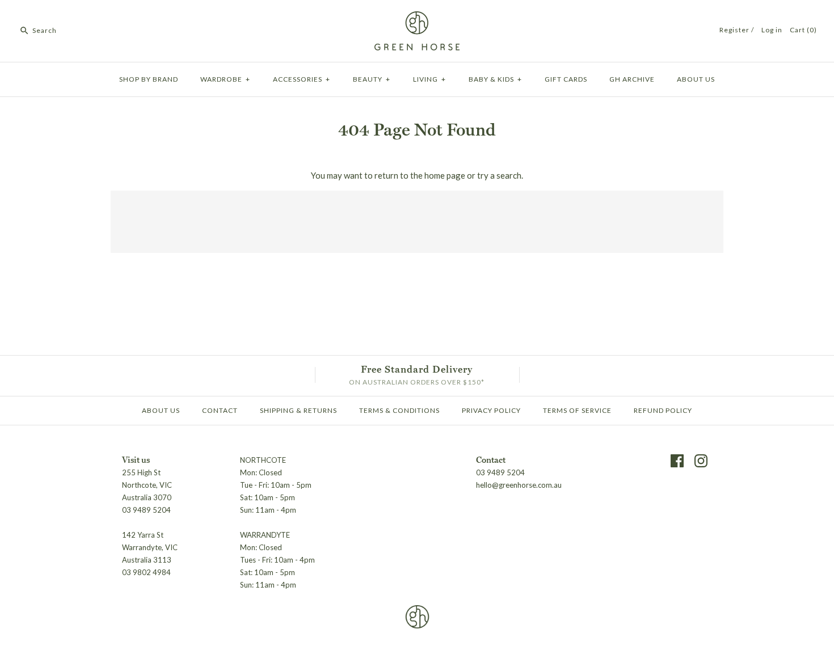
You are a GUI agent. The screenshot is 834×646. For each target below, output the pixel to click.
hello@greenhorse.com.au (519, 484)
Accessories (301, 79)
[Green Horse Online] (417, 18)
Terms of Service (577, 410)
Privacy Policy (491, 410)
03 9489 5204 (500, 472)
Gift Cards (566, 79)
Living (429, 79)
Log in (771, 30)
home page (444, 175)
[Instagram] (700, 460)
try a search (499, 175)
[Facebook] (677, 460)
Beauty (371, 79)
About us (696, 79)
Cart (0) (803, 30)
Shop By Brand (148, 79)
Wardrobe (225, 79)
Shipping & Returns (298, 410)
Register (734, 30)
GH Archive (632, 79)
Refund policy (663, 410)
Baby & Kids (495, 79)
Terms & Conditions (399, 410)
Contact (220, 410)
